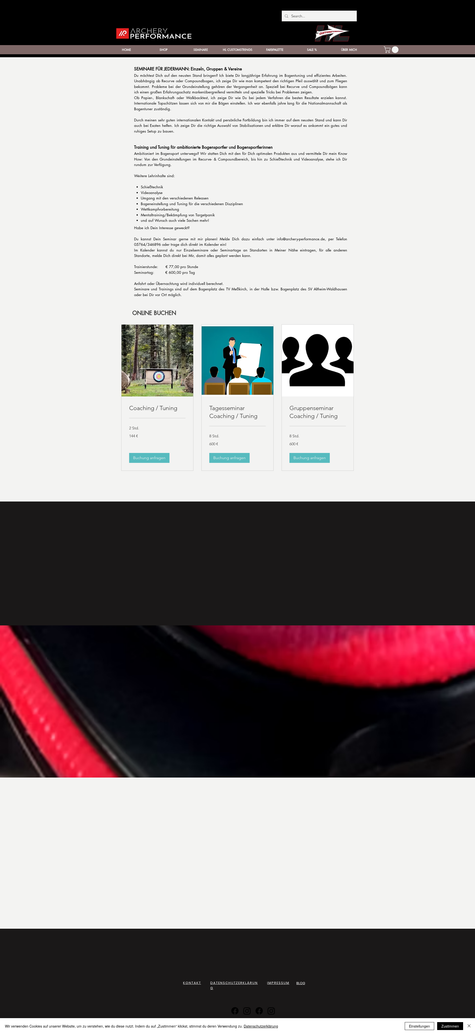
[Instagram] (247, 1011)
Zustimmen (450, 1026)
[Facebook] (235, 1011)
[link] (157, 408)
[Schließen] (469, 1026)
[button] (392, 49)
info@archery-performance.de (301, 239)
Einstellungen (419, 1026)
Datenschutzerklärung (261, 1026)
